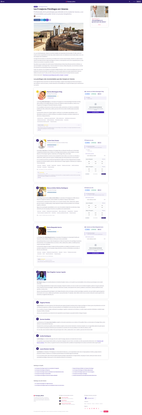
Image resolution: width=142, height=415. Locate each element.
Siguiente (103, 173)
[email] (47, 20)
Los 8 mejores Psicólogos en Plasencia (42, 370)
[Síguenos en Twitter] (87, 408)
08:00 (89, 161)
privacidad (63, 411)
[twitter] (42, 20)
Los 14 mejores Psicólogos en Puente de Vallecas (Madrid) (46, 375)
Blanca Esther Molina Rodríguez (57, 188)
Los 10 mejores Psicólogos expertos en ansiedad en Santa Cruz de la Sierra (49, 385)
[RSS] (98, 408)
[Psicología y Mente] (70, 1)
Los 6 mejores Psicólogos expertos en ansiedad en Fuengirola (47, 368)
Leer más (39, 130)
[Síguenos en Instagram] (92, 408)
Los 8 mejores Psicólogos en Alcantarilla (43, 373)
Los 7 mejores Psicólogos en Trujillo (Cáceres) (44, 383)
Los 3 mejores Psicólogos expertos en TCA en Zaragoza (83, 371)
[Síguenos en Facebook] (85, 408)
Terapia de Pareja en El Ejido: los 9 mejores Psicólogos (83, 368)
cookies (67, 411)
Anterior (88, 173)
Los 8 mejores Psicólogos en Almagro (79, 373)
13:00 (102, 163)
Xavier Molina (38, 16)
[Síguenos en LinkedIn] (90, 408)
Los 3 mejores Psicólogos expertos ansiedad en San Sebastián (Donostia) (49, 371)
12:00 (95, 163)
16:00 (102, 207)
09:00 (95, 161)
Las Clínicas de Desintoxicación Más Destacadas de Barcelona (84, 375)
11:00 (89, 163)
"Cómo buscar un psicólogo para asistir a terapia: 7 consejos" (55, 75)
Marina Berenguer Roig (54, 92)
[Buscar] (129, 1)
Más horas (103, 159)
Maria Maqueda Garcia (54, 227)
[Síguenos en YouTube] (94, 408)
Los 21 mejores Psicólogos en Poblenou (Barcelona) (82, 370)
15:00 (95, 207)
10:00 (102, 161)
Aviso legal (59, 411)
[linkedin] (44, 20)
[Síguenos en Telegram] (96, 408)
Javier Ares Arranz (53, 140)
